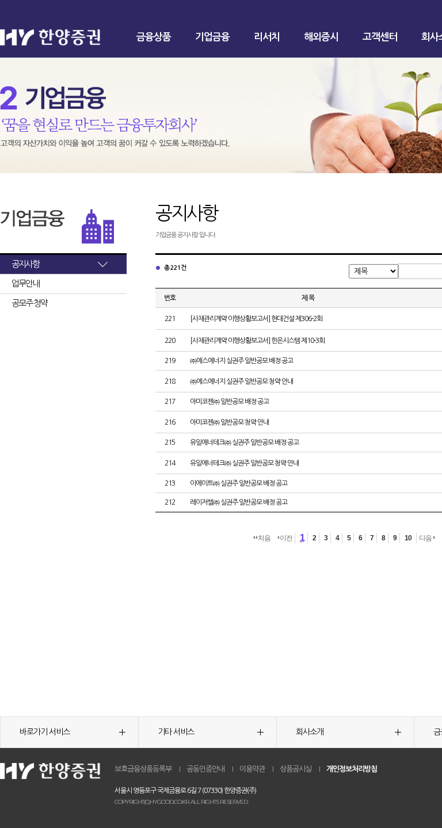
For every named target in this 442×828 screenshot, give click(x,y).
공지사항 (25, 264)
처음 (264, 538)
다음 (426, 538)
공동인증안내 (205, 769)
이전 (286, 538)
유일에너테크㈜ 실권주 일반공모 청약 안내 (244, 463)
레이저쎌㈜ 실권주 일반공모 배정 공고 (238, 502)
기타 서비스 (176, 732)
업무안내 (25, 283)
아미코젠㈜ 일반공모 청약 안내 (229, 422)
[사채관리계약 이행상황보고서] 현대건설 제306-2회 (256, 318)
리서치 (267, 37)
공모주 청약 (29, 303)
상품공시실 (295, 769)
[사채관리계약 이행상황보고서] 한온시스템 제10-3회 (257, 340)
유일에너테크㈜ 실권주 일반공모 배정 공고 (244, 442)
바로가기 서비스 (45, 732)
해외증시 (321, 37)
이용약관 (252, 769)
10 (408, 538)
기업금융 (212, 37)
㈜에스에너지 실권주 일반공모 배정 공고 (241, 360)
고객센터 (380, 37)
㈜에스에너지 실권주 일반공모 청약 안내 (241, 381)
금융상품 (153, 37)
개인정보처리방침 (351, 769)
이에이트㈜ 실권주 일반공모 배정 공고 (238, 483)
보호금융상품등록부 (143, 769)
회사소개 (309, 732)
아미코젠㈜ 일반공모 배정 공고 (229, 401)
